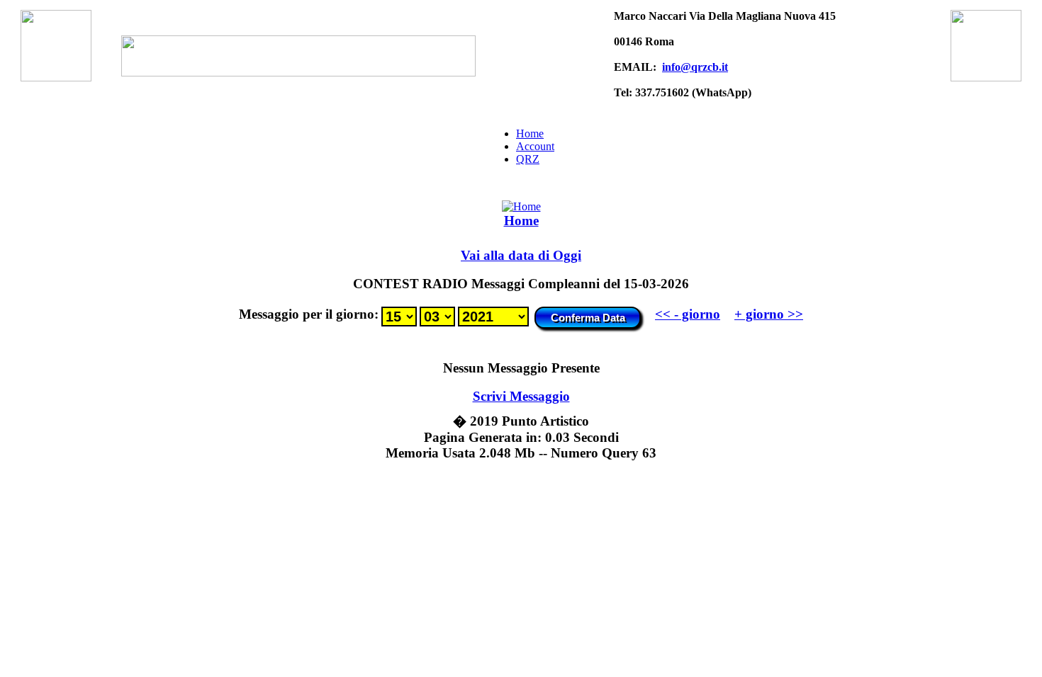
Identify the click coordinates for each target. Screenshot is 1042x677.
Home (530, 133)
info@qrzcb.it (695, 67)
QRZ (527, 159)
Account (535, 146)
